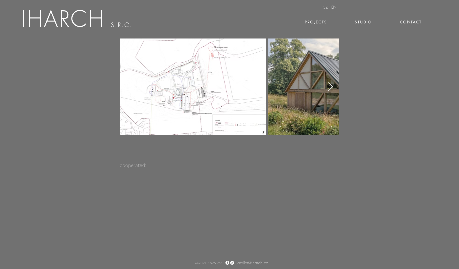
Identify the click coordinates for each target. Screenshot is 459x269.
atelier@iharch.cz (252, 262)
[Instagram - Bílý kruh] (232, 263)
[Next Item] (330, 87)
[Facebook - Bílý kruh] (227, 263)
